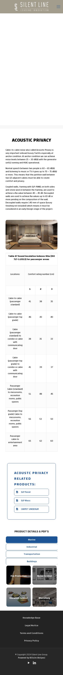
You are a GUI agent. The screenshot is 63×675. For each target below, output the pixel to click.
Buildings (32, 561)
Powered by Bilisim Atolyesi (31, 657)
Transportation (32, 554)
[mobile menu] (58, 7)
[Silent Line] (31, 7)
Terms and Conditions (31, 633)
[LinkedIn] (34, 663)
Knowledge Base (31, 618)
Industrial (32, 547)
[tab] (32, 539)
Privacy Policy (31, 641)
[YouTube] (28, 663)
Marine (31, 540)
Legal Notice (31, 625)
